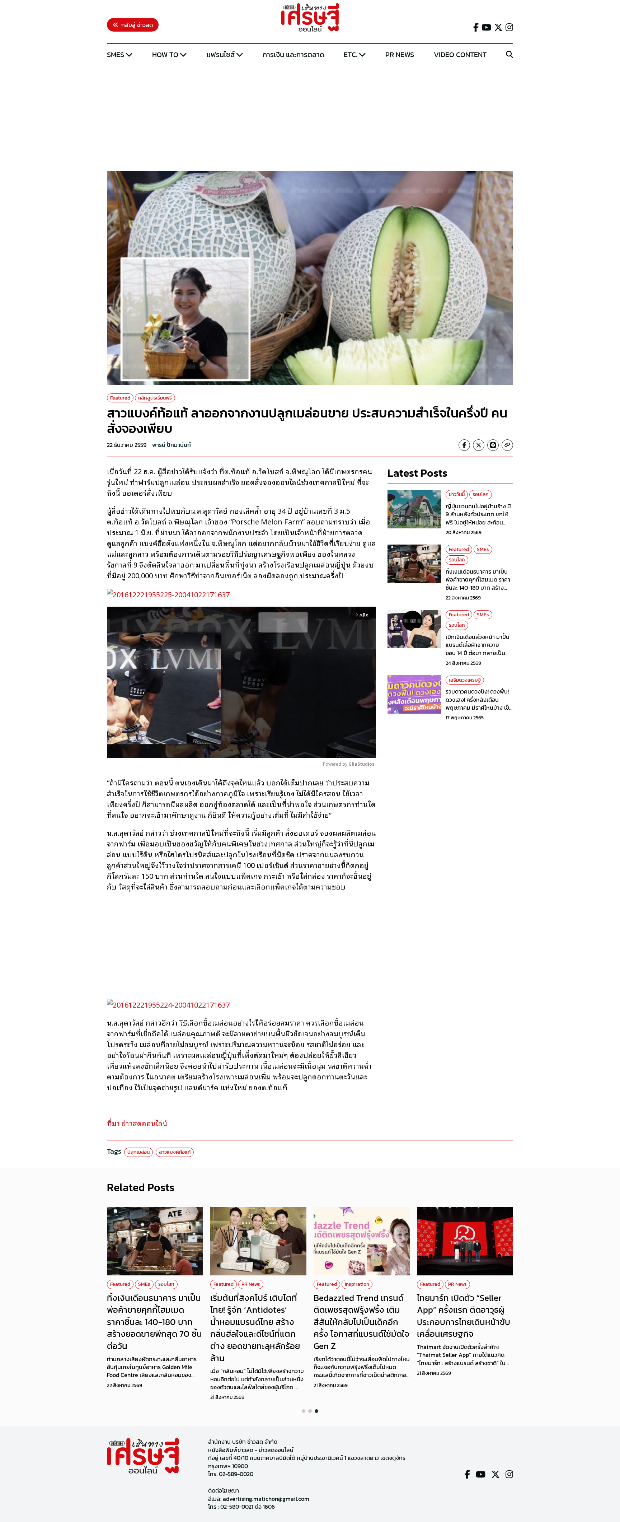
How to (165, 54)
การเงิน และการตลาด (293, 54)
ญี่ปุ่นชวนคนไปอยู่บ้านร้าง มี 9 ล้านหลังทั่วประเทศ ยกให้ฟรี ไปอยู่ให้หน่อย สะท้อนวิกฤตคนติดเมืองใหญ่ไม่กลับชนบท (479, 521)
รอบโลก (481, 494)
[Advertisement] (310, 116)
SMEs (115, 54)
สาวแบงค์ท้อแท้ (175, 1152)
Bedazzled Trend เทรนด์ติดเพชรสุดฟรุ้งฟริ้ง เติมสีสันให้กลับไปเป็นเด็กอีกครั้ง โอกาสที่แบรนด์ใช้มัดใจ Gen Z (361, 1322)
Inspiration (357, 1284)
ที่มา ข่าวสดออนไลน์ (137, 1123)
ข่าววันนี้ (457, 494)
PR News (399, 54)
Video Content (460, 54)
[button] (303, 1411)
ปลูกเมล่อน (138, 1152)
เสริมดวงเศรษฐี (465, 679)
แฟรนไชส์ (221, 54)
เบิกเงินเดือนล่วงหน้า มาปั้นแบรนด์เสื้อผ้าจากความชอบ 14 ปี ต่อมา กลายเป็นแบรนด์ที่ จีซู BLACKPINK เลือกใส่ (477, 652)
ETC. (350, 54)
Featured (120, 398)
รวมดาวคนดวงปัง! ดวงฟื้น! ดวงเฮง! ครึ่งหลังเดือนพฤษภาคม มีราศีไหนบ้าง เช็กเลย (479, 703)
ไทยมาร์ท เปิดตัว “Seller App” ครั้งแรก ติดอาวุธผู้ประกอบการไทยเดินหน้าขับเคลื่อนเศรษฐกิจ (463, 1316)
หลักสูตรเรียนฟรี (155, 398)
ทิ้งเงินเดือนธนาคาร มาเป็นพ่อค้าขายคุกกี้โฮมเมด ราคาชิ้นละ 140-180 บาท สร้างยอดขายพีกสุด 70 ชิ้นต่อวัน (478, 583)
